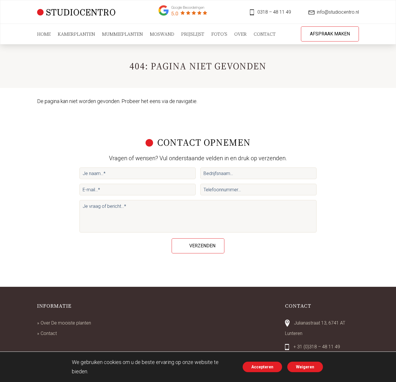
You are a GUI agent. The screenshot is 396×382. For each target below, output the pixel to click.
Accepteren (262, 367)
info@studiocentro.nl (338, 12)
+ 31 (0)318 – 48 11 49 (316, 346)
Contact (49, 333)
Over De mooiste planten (66, 323)
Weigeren (305, 367)
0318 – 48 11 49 (273, 12)
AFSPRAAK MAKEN (330, 34)
